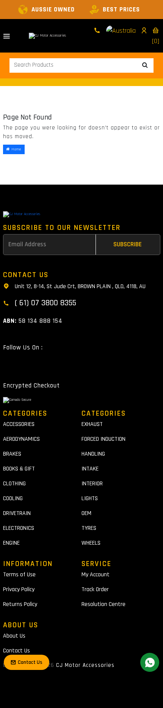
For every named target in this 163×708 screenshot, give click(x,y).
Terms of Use (19, 575)
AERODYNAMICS (21, 439)
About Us (14, 636)
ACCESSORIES (18, 424)
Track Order (95, 589)
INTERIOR (92, 484)
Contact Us (16, 651)
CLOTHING (14, 484)
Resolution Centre (103, 604)
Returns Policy (20, 604)
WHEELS (91, 543)
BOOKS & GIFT (19, 469)
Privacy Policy (18, 589)
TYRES (89, 528)
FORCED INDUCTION (103, 439)
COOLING (13, 498)
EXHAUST (92, 424)
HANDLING (93, 454)
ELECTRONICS (18, 528)
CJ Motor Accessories (85, 665)
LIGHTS (90, 498)
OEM (86, 513)
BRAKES (12, 454)
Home (15, 149)
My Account (96, 575)
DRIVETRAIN (17, 513)
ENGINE (11, 543)
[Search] (145, 65)
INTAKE (90, 469)
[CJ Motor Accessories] (47, 35)
